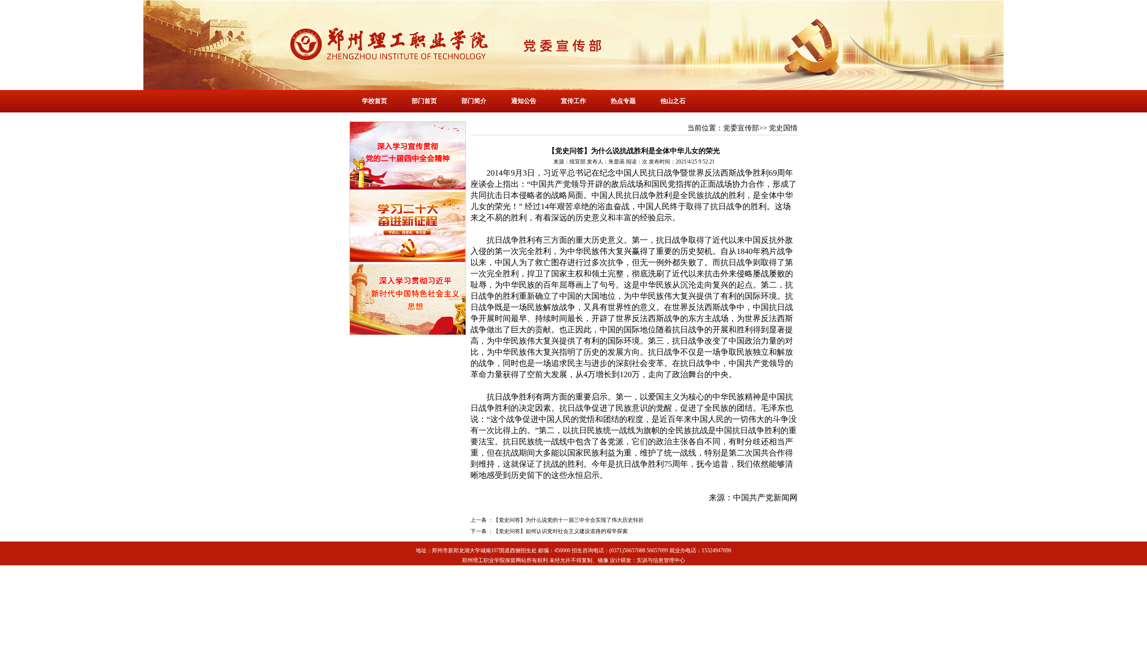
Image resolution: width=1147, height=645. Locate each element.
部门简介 (474, 101)
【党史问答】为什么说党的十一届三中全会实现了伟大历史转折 (568, 520)
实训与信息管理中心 (661, 560)
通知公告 (523, 101)
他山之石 (673, 101)
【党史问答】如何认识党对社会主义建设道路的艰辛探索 (560, 531)
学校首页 (374, 101)
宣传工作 (573, 101)
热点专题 (623, 101)
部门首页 (424, 101)
